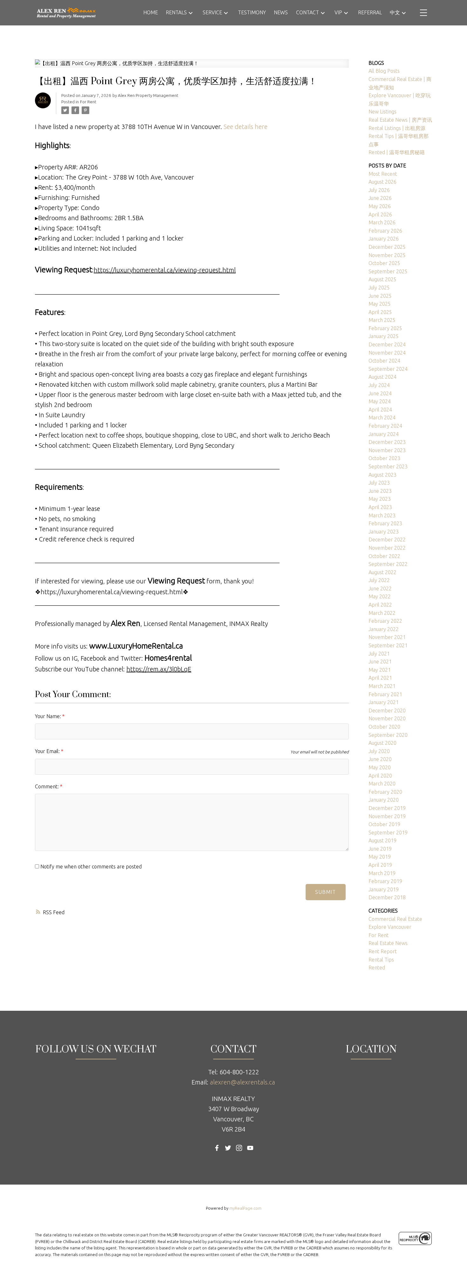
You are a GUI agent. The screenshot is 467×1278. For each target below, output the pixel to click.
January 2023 (384, 531)
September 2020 (388, 735)
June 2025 (380, 296)
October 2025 (384, 263)
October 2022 (384, 556)
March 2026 (382, 222)
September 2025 (388, 271)
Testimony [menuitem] (252, 12)
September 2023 (388, 466)
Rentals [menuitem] (176, 12)
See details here (245, 126)
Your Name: (48, 716)
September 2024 (388, 369)
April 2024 (380, 409)
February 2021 (385, 694)
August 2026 (382, 182)
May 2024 (380, 401)
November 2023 (387, 450)
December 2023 (387, 442)
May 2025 (380, 304)
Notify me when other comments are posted (90, 866)
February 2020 (385, 792)
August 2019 (382, 840)
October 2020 (384, 727)
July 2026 (379, 190)
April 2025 (380, 312)
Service (212, 12)
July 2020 (379, 751)
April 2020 (380, 775)
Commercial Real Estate (395, 919)
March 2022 (382, 613)
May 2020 (380, 767)
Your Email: (48, 751)
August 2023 (382, 475)
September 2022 (388, 564)
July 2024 (379, 385)
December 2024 (387, 344)
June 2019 (380, 849)
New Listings (382, 111)
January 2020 (384, 800)
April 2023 (380, 507)
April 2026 (380, 214)
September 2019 (388, 832)
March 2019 (382, 873)
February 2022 (385, 621)
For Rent (88, 101)
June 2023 (380, 491)
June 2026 (380, 198)
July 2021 (379, 653)
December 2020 (387, 710)
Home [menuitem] (150, 12)
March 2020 (382, 783)
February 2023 (385, 523)
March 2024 (382, 417)
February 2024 (385, 426)
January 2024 (384, 434)
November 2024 (387, 353)
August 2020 (382, 743)
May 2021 (380, 670)
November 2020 (387, 718)
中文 (395, 12)
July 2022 (379, 580)
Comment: (47, 786)
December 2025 (387, 247)
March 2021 (382, 686)
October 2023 (384, 458)
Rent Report (383, 951)
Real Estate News (388, 943)
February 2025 (385, 328)
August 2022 (382, 572)
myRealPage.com (245, 1208)
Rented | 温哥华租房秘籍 (397, 152)
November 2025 (387, 255)
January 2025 (384, 336)
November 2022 (387, 548)
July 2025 (379, 287)
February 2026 (385, 231)
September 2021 (388, 645)
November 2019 (387, 816)
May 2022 (380, 596)
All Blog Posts (384, 71)
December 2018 (387, 897)
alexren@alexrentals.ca (242, 1082)
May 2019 (380, 857)
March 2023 (382, 515)
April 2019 (380, 865)
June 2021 (380, 661)
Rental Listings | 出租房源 (397, 128)
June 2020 (380, 759)
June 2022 (380, 588)
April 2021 (380, 678)
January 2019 (384, 889)
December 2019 (387, 808)
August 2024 (382, 377)
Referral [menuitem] (370, 12)
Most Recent (383, 174)
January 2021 (384, 702)
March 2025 (382, 320)
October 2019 (384, 824)
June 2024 (380, 393)
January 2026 (384, 238)
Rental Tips (381, 959)
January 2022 (384, 629)
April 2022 (380, 605)
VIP (338, 12)
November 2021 (387, 637)
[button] (217, 1148)
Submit (325, 892)
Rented (377, 967)
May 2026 (380, 206)
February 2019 (385, 881)
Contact (307, 12)
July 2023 (379, 483)
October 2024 (384, 361)
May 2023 (380, 499)
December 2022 (387, 539)
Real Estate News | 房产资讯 (400, 120)
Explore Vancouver (390, 927)
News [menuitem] (281, 12)
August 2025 (382, 279)
